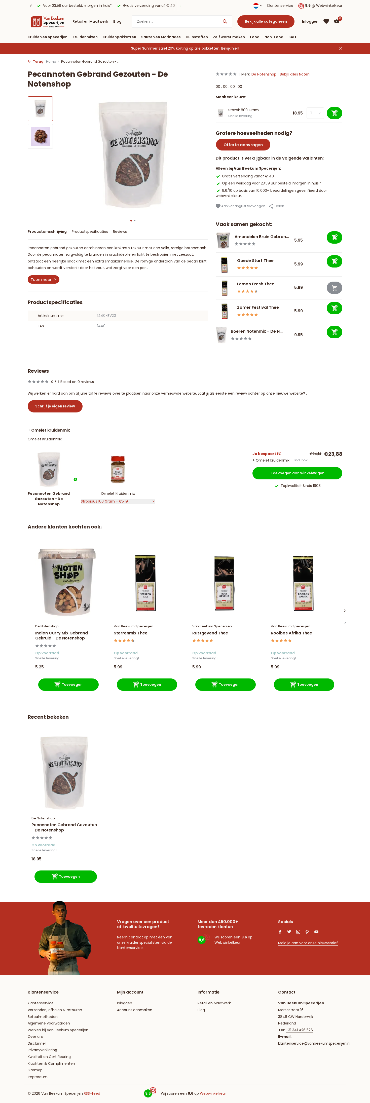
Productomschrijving (47, 231)
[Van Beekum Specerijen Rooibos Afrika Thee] (302, 582)
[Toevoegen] (334, 237)
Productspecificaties (90, 231)
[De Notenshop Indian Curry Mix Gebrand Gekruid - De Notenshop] (67, 582)
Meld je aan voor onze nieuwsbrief (308, 942)
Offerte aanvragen (243, 145)
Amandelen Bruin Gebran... (262, 237)
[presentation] (344, 623)
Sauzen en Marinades (161, 37)
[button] (131, 220)
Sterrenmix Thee (130, 633)
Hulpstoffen (197, 37)
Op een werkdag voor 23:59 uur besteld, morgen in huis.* (271, 183)
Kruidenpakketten (119, 37)
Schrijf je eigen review (55, 406)
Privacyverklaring (42, 1049)
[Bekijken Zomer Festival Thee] (224, 311)
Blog (117, 21)
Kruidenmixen (85, 37)
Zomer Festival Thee (258, 307)
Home (51, 61)
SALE (292, 37)
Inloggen (124, 1003)
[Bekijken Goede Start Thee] (224, 264)
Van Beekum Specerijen (133, 626)
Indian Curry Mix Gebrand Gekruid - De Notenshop (61, 636)
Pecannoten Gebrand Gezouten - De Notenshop (64, 827)
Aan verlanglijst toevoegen (242, 206)
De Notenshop (263, 74)
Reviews (120, 231)
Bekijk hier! (230, 48)
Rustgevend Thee (210, 633)
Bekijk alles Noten (295, 74)
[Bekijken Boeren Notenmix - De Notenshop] (221, 335)
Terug (38, 61)
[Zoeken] (225, 21)
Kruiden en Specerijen (47, 37)
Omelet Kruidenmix (45, 439)
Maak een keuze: (231, 96)
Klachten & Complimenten (51, 1063)
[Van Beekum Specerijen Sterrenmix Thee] (145, 582)
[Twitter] (289, 932)
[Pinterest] (307, 932)
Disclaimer (37, 1043)
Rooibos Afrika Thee (291, 633)
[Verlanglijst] (326, 21)
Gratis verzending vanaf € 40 (248, 176)
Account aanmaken (134, 1009)
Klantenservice (280, 5)
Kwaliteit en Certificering (49, 1056)
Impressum (38, 1076)
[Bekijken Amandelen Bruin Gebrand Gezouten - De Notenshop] (223, 240)
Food (255, 37)
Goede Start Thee (255, 260)
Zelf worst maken (229, 37)
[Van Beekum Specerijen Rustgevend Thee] (224, 582)
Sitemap (35, 1070)
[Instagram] (298, 932)
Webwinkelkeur (329, 5)
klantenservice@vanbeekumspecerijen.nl (314, 1043)
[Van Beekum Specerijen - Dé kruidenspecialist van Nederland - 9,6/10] (47, 21)
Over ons (36, 1036)
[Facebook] (280, 932)
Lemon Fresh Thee (255, 284)
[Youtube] (316, 932)
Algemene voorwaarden (49, 1023)
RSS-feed (92, 1093)
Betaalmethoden (43, 1016)
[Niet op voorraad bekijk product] (334, 288)
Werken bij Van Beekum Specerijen (58, 1030)
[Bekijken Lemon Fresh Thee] (224, 288)
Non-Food (274, 37)
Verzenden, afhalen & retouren (55, 1009)
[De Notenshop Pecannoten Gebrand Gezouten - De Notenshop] (64, 773)
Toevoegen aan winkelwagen (297, 473)
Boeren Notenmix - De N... (257, 331)
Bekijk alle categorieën (266, 21)
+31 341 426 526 (299, 1030)
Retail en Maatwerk (90, 21)
